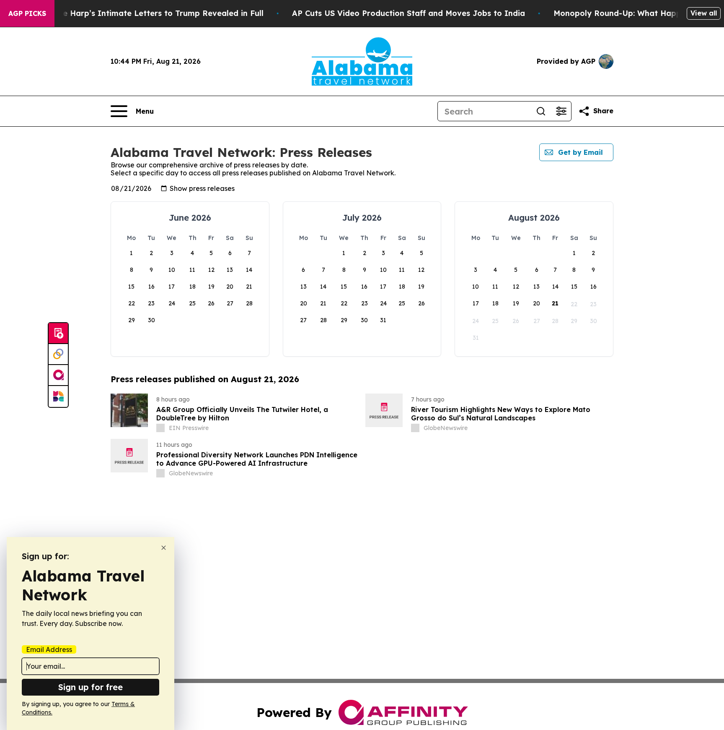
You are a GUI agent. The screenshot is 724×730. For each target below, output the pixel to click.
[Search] (541, 111)
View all (703, 13)
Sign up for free (90, 687)
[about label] (160, 428)
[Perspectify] (58, 354)
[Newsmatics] (58, 396)
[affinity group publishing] (58, 375)
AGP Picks (27, 13)
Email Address (49, 649)
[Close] (164, 548)
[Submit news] (58, 333)
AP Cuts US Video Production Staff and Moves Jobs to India (408, 13)
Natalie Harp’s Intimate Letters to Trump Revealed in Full (151, 13)
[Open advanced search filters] (561, 111)
